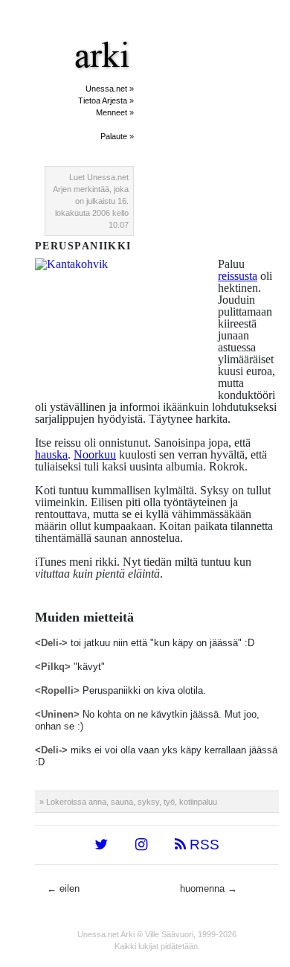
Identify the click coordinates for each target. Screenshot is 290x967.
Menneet (111, 112)
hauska (51, 454)
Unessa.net (106, 88)
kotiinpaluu (198, 801)
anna (97, 801)
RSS (202, 844)
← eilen (63, 888)
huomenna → (208, 888)
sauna (122, 801)
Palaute (113, 136)
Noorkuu (95, 454)
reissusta (237, 275)
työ (169, 801)
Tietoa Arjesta (102, 100)
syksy (148, 801)
